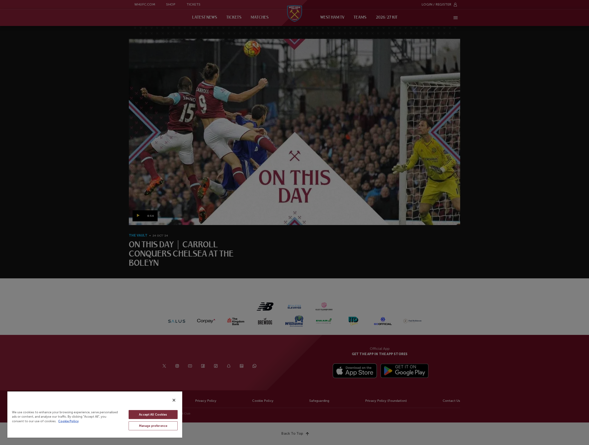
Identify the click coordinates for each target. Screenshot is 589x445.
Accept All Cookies (153, 414)
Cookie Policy (68, 421)
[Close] (174, 400)
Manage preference (153, 426)
